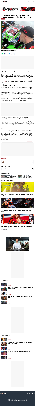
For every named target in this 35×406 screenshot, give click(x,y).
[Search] (26, 1)
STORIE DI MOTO (26, 4)
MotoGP (9, 285)
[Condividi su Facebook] (5, 54)
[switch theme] (31, 1)
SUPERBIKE (9, 4)
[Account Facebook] (27, 393)
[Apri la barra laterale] (1, 4)
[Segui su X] (32, 162)
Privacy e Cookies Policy (23, 396)
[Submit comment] (32, 169)
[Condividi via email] (14, 54)
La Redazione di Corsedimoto (13, 396)
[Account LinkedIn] (32, 393)
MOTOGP (4, 4)
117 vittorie (3, 81)
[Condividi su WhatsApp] (2, 54)
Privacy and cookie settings (17, 389)
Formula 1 (10, 303)
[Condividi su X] (7, 54)
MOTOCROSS (15, 4)
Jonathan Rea (4, 158)
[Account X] (24, 393)
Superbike (3, 192)
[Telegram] (9, 54)
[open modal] (33, 1)
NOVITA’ (31, 4)
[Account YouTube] (34, 393)
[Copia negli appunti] (12, 54)
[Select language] (29, 1)
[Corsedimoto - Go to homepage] (3, 393)
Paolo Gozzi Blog (11, 289)
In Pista (2, 225)
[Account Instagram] (29, 393)
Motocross (10, 298)
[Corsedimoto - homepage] (5, 1)
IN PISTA (20, 4)
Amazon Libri (29, 141)
